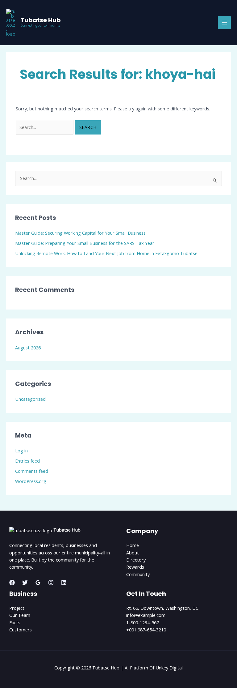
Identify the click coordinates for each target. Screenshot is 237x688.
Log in (21, 450)
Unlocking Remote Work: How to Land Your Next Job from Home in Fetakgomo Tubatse (106, 253)
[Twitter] (25, 582)
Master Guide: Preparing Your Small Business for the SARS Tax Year (84, 243)
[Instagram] (51, 582)
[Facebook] (12, 582)
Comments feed (31, 471)
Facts (14, 622)
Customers (20, 629)
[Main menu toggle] (224, 22)
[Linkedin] (64, 582)
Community (138, 574)
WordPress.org (30, 481)
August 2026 (28, 347)
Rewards (135, 567)
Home (132, 545)
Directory (136, 560)
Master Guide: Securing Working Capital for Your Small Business (80, 233)
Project (16, 608)
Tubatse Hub (40, 20)
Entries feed (27, 461)
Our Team (19, 615)
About (132, 552)
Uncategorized (30, 399)
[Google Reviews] (38, 582)
